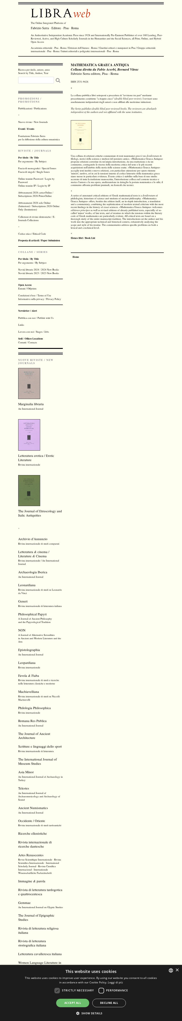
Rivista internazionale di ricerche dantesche (35, 844)
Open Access (37, 41)
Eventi (21, 129)
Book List (90, 238)
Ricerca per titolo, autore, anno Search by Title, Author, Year (34, 71)
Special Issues (49, 168)
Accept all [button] (72, 1003)
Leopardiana (27, 662)
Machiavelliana (28, 691)
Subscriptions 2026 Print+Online (35, 195)
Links (21, 324)
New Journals (41, 122)
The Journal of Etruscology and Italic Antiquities (40, 513)
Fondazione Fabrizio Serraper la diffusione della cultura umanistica (39, 137)
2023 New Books (50, 273)
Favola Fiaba (28, 675)
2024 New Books (50, 269)
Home (76, 257)
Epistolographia (29, 649)
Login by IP (44, 185)
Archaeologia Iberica (32, 572)
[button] (90, 1013)
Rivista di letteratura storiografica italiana (32, 943)
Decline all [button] (109, 1003)
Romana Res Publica (32, 720)
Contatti (22, 342)
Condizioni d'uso (27, 295)
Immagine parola (31, 881)
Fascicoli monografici (29, 168)
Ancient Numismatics (33, 807)
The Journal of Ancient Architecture (34, 735)
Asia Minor (26, 772)
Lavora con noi (26, 331)
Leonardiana (27, 585)
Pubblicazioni (25, 108)
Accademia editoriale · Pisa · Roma (48, 47)
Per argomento (25, 161)
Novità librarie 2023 (28, 273)
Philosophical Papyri (32, 614)
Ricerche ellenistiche (32, 833)
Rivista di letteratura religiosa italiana (38, 930)
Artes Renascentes (31, 855)
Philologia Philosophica (34, 708)
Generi (23, 601)
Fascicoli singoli (26, 171)
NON (22, 630)
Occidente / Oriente (31, 820)
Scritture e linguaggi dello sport (40, 746)
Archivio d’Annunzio (32, 539)
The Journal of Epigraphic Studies (36, 917)
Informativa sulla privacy (31, 299)
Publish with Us (45, 317)
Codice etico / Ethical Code (32, 233)
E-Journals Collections (36, 218)
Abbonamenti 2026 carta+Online (35, 192)
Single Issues (43, 171)
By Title (34, 157)
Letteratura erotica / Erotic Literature (36, 457)
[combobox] (171, 970)
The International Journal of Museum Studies (37, 761)
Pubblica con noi (27, 317)
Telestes (23, 788)
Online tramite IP (27, 185)
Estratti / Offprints (27, 286)
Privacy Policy (53, 299)
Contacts (32, 342)
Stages (39, 331)
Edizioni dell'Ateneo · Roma (82, 47)
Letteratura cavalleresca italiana (40, 954)
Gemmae (24, 902)
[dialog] (91, 993)
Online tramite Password (30, 178)
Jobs (46, 331)
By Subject (40, 161)
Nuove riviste (25, 122)
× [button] (177, 970)
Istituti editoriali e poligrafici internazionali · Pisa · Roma (90, 51)
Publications (40, 108)
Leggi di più (115, 982)
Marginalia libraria (31, 404)
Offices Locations (34, 338)
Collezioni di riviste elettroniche (34, 216)
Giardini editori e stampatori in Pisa (117, 47)
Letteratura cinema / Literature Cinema (33, 553)
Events (30, 129)
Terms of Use (44, 295)
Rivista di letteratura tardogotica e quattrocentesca (40, 891)
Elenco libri (77, 238)
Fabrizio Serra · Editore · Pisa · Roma (55, 28)
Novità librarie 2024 (28, 269)
